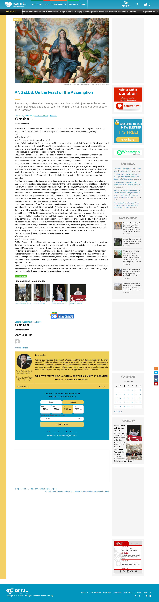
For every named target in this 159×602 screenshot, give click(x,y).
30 (128, 406)
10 (132, 394)
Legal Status (127, 592)
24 (132, 402)
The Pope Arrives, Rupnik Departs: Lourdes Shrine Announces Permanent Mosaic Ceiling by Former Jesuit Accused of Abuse (131, 227)
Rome (46, 4)
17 (132, 398)
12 (140, 394)
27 (116, 406)
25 (136, 402)
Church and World (58, 4)
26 (140, 402)
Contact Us (147, 592)
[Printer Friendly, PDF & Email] (21, 276)
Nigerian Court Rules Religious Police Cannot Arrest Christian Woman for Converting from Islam (126, 205)
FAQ (91, 592)
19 (140, 398)
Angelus (17, 20)
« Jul (115, 411)
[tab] (121, 543)
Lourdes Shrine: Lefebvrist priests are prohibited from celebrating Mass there (132, 241)
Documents (73, 4)
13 (116, 398)
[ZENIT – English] (18, 4)
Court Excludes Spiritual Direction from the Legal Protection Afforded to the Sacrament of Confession (127, 177)
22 (124, 402)
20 (116, 402)
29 (124, 406)
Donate (83, 4)
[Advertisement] (62, 468)
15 (124, 398)
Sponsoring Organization (112, 592)
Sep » (120, 411)
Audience (97, 592)
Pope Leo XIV (37, 4)
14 (120, 398)
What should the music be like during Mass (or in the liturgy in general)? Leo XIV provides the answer (132, 273)
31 (132, 406)
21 (120, 402)
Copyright (137, 592)
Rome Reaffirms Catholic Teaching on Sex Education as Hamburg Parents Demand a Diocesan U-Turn (132, 287)
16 (128, 398)
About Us (84, 592)
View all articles (21, 348)
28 (120, 406)
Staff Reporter (41, 116)
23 (128, 402)
